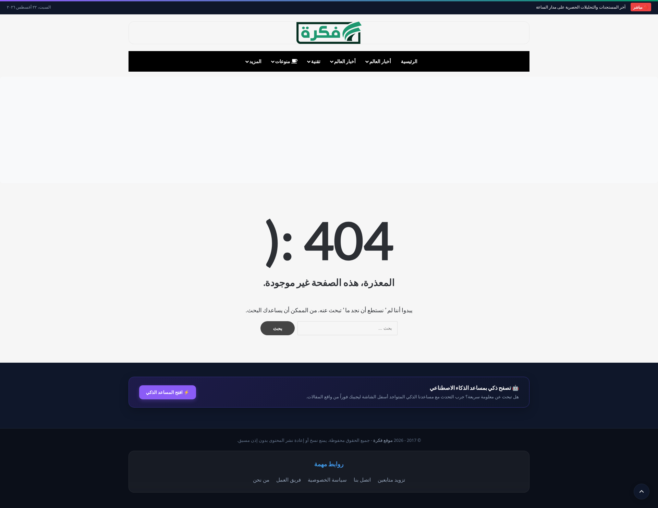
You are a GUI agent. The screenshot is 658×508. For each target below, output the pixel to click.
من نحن (261, 479)
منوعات (283, 61)
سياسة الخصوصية (327, 479)
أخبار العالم (380, 61)
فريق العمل (288, 479)
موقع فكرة (383, 440)
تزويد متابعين (391, 479)
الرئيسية (409, 61)
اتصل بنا (362, 479)
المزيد (255, 61)
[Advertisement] (329, 130)
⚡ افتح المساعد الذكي (167, 392)
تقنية (315, 61)
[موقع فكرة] (329, 33)
